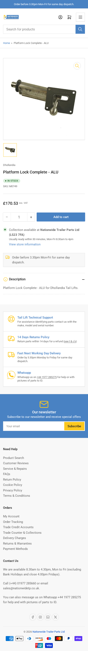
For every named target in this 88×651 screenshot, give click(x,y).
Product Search (13, 458)
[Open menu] (80, 17)
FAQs (6, 474)
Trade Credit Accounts (18, 527)
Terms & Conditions (16, 496)
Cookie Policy (12, 485)
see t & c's (70, 341)
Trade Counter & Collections (22, 533)
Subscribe (74, 426)
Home (6, 43)
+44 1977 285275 (47, 377)
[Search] (80, 29)
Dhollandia (9, 165)
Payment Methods (15, 549)
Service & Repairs (15, 469)
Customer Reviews (16, 463)
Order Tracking (13, 522)
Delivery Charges (14, 538)
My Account (11, 516)
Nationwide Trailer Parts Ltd (49, 631)
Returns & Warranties (17, 543)
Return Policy (12, 479)
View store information (25, 244)
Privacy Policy (12, 490)
